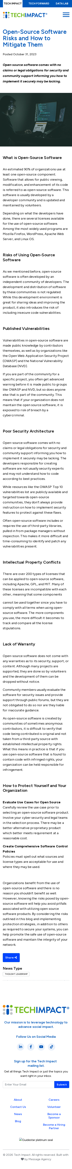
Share (10, 957)
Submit (62, 1084)
